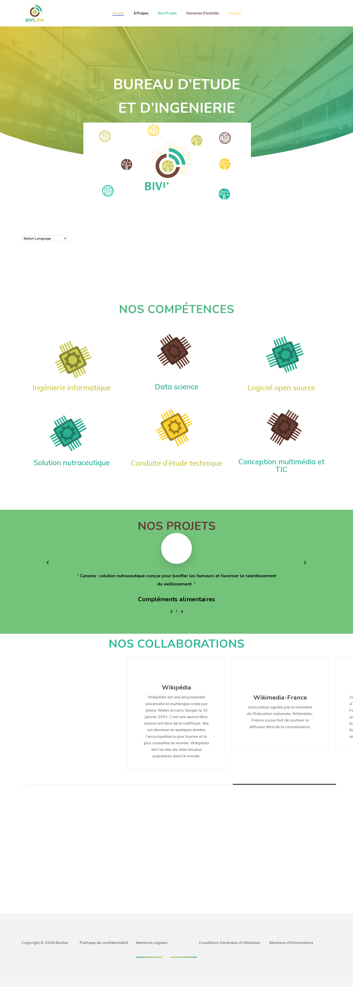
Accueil (118, 13)
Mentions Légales (151, 942)
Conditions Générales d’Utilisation (229, 942)
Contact (235, 13)
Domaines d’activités (202, 13)
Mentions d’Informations (291, 942)
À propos (141, 13)
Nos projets (167, 13)
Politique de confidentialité (104, 942)
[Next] (26, 784)
